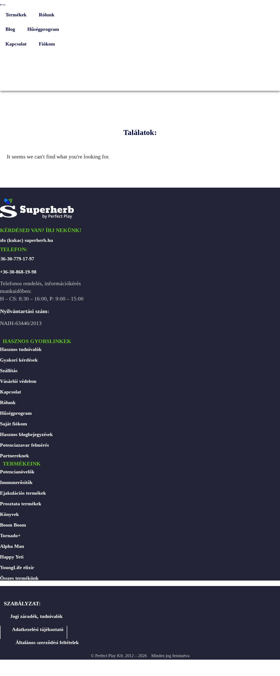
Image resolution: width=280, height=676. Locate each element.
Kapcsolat (10, 392)
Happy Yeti (12, 557)
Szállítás (9, 370)
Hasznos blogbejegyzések (26, 434)
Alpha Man (12, 546)
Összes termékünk (19, 578)
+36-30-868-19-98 (18, 272)
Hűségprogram (16, 413)
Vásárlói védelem (18, 381)
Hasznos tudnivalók (21, 349)
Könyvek (9, 514)
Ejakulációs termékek (23, 493)
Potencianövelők (17, 471)
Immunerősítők (16, 482)
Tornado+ (10, 535)
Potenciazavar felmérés (24, 445)
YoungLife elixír (17, 567)
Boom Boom (13, 525)
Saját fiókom (13, 423)
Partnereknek (14, 455)
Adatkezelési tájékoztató (37, 629)
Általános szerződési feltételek (47, 642)
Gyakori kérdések (19, 360)
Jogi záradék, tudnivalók (36, 616)
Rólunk (8, 402)
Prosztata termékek (20, 503)
